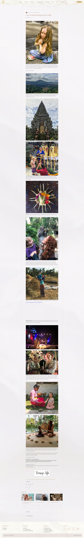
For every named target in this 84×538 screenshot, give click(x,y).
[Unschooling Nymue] (56, 497)
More (60, 6)
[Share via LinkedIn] (30, 484)
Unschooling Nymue (54, 502)
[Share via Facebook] (26, 484)
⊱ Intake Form (47, 532)
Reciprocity (47, 528)
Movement (34, 6)
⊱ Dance (25, 528)
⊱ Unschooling (26, 530)
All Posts (22, 6)
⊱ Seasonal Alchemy (28, 531)
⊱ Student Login (47, 530)
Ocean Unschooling (40, 502)
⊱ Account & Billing (48, 531)
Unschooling (40, 6)
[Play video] (42, 311)
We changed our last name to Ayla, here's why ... (28, 503)
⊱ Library (4, 528)
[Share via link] (32, 484)
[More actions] (57, 12)
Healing (30, 6)
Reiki (44, 6)
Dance (27, 6)
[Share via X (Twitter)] (28, 484)
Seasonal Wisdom (55, 6)
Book (5, 530)
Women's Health (48, 6)
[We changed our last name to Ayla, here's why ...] (27, 497)
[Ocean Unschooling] (42, 497)
